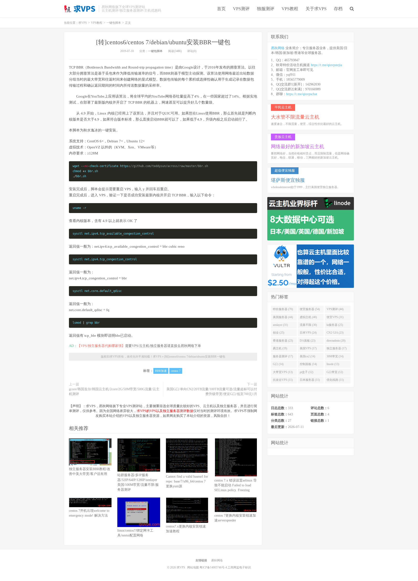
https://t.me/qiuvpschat (301, 94)
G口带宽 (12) (335, 372)
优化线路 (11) (335, 380)
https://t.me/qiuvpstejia (326, 65)
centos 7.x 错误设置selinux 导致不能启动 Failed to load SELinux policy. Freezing (235, 485)
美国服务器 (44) (283, 317)
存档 (338, 8)
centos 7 (175, 371)
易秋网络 (277, 48)
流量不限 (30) (308, 325)
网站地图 (193, 567)
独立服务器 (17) (337, 348)
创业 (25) (278, 332)
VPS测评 (241, 8)
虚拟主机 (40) (308, 317)
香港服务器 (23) (283, 340)
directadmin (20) (336, 340)
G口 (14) (278, 364)
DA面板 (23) (307, 340)
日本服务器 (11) (310, 380)
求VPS (80, 9)
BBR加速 (161, 371)
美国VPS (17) (308, 348)
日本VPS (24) (308, 332)
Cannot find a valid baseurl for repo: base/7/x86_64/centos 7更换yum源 (187, 481)
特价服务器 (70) (283, 309)
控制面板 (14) (308, 364)
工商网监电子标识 (239, 567)
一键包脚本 (155, 51)
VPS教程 (290, 8)
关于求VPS (316, 8)
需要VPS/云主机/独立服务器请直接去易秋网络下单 (163, 346)
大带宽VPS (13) (283, 372)
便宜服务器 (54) (310, 309)
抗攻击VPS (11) (283, 380)
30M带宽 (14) (335, 356)
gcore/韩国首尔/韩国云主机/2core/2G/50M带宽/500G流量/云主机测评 (114, 391)
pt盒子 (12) (306, 372)
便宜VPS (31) (335, 317)
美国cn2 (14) (307, 356)
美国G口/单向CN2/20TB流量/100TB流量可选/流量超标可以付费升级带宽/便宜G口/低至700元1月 (211, 391)
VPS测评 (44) (335, 309)
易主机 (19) (280, 348)
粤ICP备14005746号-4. (214, 567)
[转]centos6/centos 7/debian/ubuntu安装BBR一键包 (163, 42)
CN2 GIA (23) (335, 332)
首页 (221, 8)
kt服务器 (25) (335, 325)
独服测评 (265, 8)
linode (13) (333, 364)
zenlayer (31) (280, 325)
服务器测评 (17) (283, 356)
